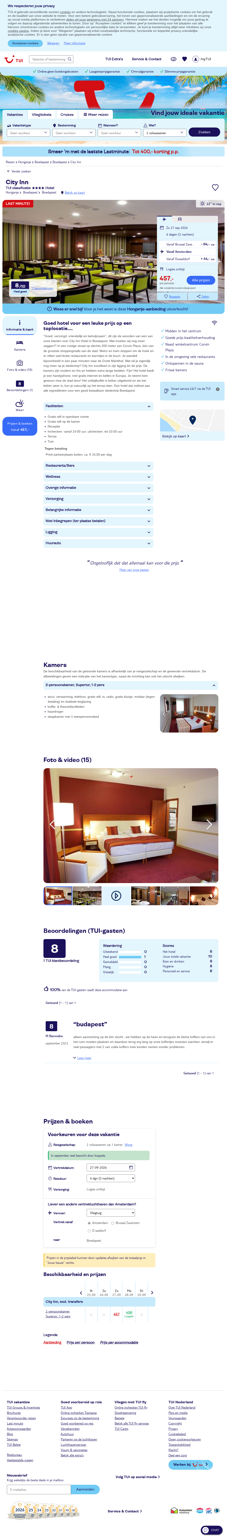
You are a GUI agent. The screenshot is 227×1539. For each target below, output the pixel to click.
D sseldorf (99, 1230)
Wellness (53, 476)
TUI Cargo (121, 1429)
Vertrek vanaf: (63, 1222)
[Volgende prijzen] (151, 1289)
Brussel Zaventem (128, 1223)
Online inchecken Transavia (79, 1413)
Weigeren (53, 43)
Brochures (14, 1413)
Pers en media (178, 1413)
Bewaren (174, 296)
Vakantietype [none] (21, 125)
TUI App (66, 1407)
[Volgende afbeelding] (214, 713)
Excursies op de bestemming (80, 1418)
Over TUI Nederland (181, 1407)
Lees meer (84, 1058)
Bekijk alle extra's (72, 1455)
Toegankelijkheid (179, 1444)
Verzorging (54, 499)
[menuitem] (207, 59)
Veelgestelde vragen (20, 1460)
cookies (65, 12)
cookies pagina (18, 31)
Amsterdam (100, 1223)
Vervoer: (59, 1213)
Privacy (173, 1429)
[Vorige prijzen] (81, 1290)
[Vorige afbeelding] (164, 713)
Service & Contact (123, 1511)
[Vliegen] (164, 219)
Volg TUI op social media (136, 1477)
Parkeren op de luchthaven (79, 1439)
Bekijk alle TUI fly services (132, 1423)
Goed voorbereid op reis (77, 1423)
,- (166, 278)
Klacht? (173, 1450)
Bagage (119, 1418)
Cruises (67, 114)
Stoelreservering (125, 1413)
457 (116, 1314)
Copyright (175, 1423)
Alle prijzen (201, 280)
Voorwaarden (177, 1418)
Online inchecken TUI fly (131, 1407)
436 (129, 1314)
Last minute (15, 1423)
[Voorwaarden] (208, 1510)
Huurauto (53, 543)
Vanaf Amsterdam (179, 251)
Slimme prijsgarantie (180, 71)
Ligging (51, 532)
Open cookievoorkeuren (184, 1439)
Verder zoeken (21, 171)
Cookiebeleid (177, 1434)
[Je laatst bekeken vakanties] (173, 59)
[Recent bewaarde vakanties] (184, 59)
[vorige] (52, 824)
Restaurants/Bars (60, 465)
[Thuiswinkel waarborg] (182, 1510)
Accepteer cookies (25, 43)
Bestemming (67, 125)
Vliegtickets (41, 114)
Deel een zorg (177, 1455)
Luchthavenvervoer (73, 1444)
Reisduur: (60, 1178)
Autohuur (67, 1434)
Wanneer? (110, 125)
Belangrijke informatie (63, 510)
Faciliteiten (54, 406)
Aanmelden (85, 1489)
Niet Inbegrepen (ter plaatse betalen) (76, 521)
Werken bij (182, 1464)
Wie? (152, 125)
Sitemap (12, 1439)
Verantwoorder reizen (21, 1418)
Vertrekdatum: (63, 1168)
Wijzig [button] (128, 1145)
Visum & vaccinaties (74, 1450)
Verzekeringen (70, 1429)
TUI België (14, 1444)
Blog (10, 1434)
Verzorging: (61, 1189)
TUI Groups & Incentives (23, 1407)
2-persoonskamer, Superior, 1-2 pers (75, 685)
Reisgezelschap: (64, 1145)
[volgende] (209, 824)
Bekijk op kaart (75, 192)
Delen (205, 296)
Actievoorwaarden (19, 1429)
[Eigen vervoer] (180, 219)
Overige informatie (61, 487)
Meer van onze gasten (134, 570)
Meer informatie (74, 43)
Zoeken (204, 132)
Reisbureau (14, 1455)
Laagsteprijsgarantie (104, 71)
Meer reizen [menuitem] (98, 114)
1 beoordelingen (42, 288)
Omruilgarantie (142, 71)
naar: (56, 1239)
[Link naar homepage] (13, 59)
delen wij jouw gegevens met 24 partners (95, 19)
